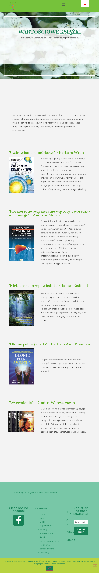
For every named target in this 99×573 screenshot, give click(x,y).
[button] (63, 4)
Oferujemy (41, 508)
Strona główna (29, 493)
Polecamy (42, 493)
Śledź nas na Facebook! (18, 509)
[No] (95, 565)
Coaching (44, 553)
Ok (49, 568)
